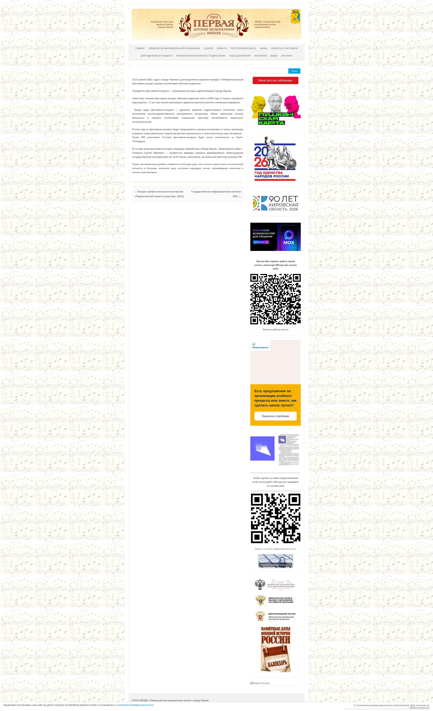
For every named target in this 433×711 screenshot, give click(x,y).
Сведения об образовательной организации (174, 48)
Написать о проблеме (275, 416)
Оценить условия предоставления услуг (275, 549)
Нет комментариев (226, 74)
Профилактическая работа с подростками (200, 56)
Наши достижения (240, 56)
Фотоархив (260, 56)
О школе (208, 48)
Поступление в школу (243, 48)
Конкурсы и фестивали (284, 48)
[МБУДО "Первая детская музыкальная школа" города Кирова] (216, 38)
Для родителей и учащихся (157, 56)
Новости (222, 48)
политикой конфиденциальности (135, 705)
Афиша (263, 48)
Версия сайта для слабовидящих (275, 80)
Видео (274, 56)
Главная (140, 48)
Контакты (286, 56)
